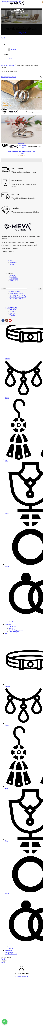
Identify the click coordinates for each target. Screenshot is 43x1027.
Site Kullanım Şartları (16, 293)
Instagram (13, 310)
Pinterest (12, 313)
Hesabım (12, 275)
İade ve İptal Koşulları (17, 299)
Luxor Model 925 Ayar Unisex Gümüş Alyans (21, 151)
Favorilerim (13, 277)
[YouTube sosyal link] (10, 320)
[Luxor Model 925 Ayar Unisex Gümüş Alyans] (21, 97)
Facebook (13, 311)
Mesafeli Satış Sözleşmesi (18, 297)
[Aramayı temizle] (36, 288)
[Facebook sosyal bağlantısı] (3, 320)
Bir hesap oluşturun (21, 976)
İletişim (12, 264)
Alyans (22, 153)
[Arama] (40, 289)
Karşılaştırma (14, 279)
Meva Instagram (14, 632)
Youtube (12, 315)
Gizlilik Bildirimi (15, 291)
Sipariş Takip (14, 280)
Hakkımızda (13, 262)
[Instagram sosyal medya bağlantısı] (6, 320)
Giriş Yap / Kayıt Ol (11, 954)
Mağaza (11, 65)
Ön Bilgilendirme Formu (17, 295)
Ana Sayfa (4, 65)
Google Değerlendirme (16, 630)
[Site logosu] (17, 6)
